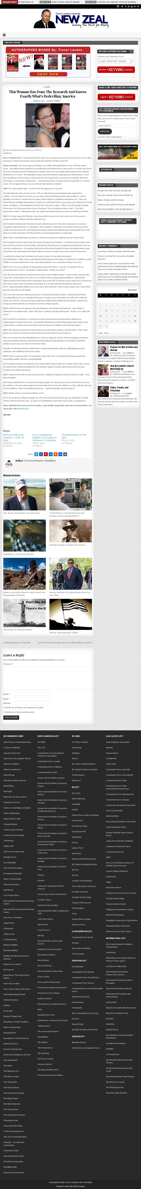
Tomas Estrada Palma (12, 1126)
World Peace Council (115, 1082)
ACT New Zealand (80, 742)
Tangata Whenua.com (81, 903)
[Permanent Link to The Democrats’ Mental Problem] (24, 613)
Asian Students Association (118, 742)
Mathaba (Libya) (79, 1042)
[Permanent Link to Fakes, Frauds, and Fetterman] (103, 391)
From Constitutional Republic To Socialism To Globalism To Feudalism (44, 437)
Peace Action (43, 977)
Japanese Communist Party (118, 846)
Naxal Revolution (113, 887)
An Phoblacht (77, 967)
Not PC (75, 758)
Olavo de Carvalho (11, 984)
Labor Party (43, 924)
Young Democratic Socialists (50, 1075)
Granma (75, 943)
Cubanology (8, 841)
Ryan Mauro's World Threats (16, 1038)
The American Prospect (48, 1031)
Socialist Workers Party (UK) (85, 1030)
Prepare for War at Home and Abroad (114, 191)
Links (108, 882)
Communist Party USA (47, 772)
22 (135, 316)
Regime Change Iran (12, 1016)
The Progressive (45, 1048)
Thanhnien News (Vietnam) (118, 926)
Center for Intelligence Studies (17, 808)
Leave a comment (54, 101)
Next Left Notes (45, 966)
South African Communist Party (86, 1048)
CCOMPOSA (111, 758)
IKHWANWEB (112, 816)
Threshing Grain (10, 1120)
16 (101, 316)
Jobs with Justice (45, 919)
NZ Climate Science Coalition (84, 769)
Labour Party (78, 848)
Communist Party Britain (83, 972)
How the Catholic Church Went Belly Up (115, 195)
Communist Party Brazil (82, 937)
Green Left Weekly (114, 811)
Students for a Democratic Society (53, 1020)
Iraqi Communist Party (116, 827)
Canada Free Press (11, 802)
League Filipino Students (117, 871)
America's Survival (11, 753)
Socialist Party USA (46, 1015)
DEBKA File (8, 846)
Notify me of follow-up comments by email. (24, 708)
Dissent (41, 880)
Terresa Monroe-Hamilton (39, 460)
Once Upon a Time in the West (16, 989)
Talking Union (44, 1026)
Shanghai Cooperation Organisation (121, 920)
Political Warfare (10, 1000)
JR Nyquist (8, 928)
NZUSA (75, 875)
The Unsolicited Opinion (14, 1115)
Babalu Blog (8, 786)
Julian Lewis (8, 934)
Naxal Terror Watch (12, 964)
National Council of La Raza (49, 949)
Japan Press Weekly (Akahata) (119, 841)
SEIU (40, 1010)
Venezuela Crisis (10, 1151)
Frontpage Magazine (12, 873)
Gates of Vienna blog (12, 879)
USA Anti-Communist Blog (14, 1137)
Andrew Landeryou (12, 769)
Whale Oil (76, 780)
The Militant (43, 1037)
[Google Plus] (128, 6)
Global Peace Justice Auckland (85, 815)
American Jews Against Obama (17, 758)
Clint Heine (77, 748)
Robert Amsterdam (11, 1027)
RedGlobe (110, 1024)
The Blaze (7, 1066)
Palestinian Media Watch (14, 994)
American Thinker (34, 150)
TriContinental (112, 1054)
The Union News (10, 1109)
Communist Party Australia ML (119, 775)
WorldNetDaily (10, 1167)
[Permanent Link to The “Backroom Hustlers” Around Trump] (24, 494)
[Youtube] (132, 6)
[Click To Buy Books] (48, 77)
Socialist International (115, 1043)
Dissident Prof (9, 857)
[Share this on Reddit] (55, 454)
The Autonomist (10, 1060)
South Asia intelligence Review (17, 1055)
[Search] (138, 6)
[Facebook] (125, 6)
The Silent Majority (12, 1104)
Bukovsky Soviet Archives (15, 797)
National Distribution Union (84, 859)
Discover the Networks (13, 852)
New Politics (43, 960)
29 (135, 321)
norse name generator (108, 263)
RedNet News (112, 1030)
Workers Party (78, 925)
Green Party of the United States (52, 894)
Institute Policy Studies (48, 905)
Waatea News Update (81, 919)
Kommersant (77, 1002)
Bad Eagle (7, 791)
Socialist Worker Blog (81, 897)
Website (7, 703)
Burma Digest (112, 753)
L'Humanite (77, 1008)
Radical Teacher (45, 999)
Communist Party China (116, 780)
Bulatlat (109, 748)
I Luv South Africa (11, 895)
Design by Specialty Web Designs (70, 1186)
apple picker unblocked (108, 274)
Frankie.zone (23, 409)
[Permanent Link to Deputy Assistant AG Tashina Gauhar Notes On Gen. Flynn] (70, 574)
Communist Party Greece (83, 983)
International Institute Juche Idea (121, 822)
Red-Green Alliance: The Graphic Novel (115, 209)
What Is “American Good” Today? (63, 633)
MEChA (41, 935)
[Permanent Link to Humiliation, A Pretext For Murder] (24, 536)
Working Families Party (48, 1070)
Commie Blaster (10, 824)
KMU (108, 857)
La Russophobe (10, 939)
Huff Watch (8, 890)
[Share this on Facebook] (41, 454)
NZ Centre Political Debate (84, 764)
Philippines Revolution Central (119, 909)
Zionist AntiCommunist (13, 1173)
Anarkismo (111, 952)
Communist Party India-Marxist (120, 794)
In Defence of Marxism (116, 966)
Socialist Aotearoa (80, 892)
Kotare (75, 843)
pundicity (7, 153)
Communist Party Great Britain (85, 977)
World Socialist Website (116, 1093)
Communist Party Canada (49, 761)
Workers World (44, 1064)
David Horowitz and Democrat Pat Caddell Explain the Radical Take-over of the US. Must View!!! (118, 266)
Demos (41, 875)
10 (106, 311)
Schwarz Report (10, 1044)
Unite (74, 914)
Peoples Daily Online (115, 898)
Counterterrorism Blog (13, 835)
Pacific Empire (78, 775)
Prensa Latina (78, 954)
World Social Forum (115, 1087)
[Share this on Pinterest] (46, 454)
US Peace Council (45, 1059)
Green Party (77, 820)
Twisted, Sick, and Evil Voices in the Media (116, 205)
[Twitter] (122, 6)
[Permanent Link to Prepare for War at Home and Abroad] (103, 351)
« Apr (100, 333)
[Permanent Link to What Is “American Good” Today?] (70, 614)
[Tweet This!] (36, 454)
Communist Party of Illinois (50, 767)
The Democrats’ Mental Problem (17, 630)
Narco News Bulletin (81, 948)
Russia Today (77, 1024)
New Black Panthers (46, 955)
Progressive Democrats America (52, 987)
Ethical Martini (78, 799)
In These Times (44, 900)
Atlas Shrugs (9, 775)
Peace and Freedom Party (49, 982)
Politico (6, 1005)
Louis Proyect (44, 930)
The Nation (42, 1042)
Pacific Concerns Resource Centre (121, 893)
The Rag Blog (43, 1053)
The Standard (78, 908)
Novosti (75, 1019)
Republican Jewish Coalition (15, 1022)
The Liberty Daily (11, 1077)
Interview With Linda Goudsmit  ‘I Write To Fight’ (13, 437)
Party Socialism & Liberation (50, 971)
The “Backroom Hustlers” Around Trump (21, 513)
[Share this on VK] (65, 454)
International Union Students (119, 988)
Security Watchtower (12, 1049)
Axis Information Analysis (14, 780)
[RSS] (135, 6)
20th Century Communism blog (17, 742)
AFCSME (41, 742)
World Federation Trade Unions (120, 1077)
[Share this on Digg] (60, 454)
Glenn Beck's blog (11, 884)
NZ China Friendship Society (84, 864)
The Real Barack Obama (13, 1093)
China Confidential (11, 813)
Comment (8, 664)
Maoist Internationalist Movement (121, 1008)
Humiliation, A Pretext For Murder (18, 554)
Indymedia (76, 837)
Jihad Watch (8, 923)
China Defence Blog (12, 819)
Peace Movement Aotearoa (84, 886)
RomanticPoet (9, 1033)
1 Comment (128, 393)
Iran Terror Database (12, 917)
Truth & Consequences (13, 1131)
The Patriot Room (11, 1088)
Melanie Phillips (10, 945)
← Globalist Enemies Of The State (16, 643)
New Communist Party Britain (85, 1013)
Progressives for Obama (48, 993)
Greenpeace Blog (79, 826)
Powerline (8, 1011)
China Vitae (111, 764)
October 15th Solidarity (82, 881)
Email (6, 699)
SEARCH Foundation (115, 915)
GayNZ (75, 810)
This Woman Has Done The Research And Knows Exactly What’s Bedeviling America (47, 93)
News (48, 87)
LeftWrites (111, 877)
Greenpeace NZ (79, 831)
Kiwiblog (76, 753)
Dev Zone (76, 793)
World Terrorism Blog (13, 1162)
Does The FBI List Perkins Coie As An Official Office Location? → (66, 643)
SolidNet (110, 1049)
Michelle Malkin (10, 950)
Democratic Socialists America (51, 778)
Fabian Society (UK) (80, 997)
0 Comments (129, 353)
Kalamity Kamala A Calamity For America (67, 545)
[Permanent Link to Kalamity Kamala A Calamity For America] (70, 531)
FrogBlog (76, 804)
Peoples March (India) (116, 904)
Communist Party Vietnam (117, 800)
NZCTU (75, 870)
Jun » (106, 333)
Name (6, 694)
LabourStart (111, 1002)
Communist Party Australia (118, 769)
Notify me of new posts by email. (20, 712)
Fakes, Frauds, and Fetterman (111, 200)
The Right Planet (10, 1098)
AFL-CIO (41, 748)
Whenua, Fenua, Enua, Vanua (118, 931)
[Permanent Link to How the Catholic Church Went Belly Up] (103, 369)
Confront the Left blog (13, 830)
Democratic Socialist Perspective (121, 805)
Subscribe (104, 131)
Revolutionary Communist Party (52, 1004)
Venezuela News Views (13, 1156)
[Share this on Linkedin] (51, 454)
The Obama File (10, 1082)
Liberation (76, 853)
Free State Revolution (13, 868)
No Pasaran (8, 970)
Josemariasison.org (115, 852)
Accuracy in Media (11, 748)
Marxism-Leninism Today (117, 1013)
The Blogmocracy (11, 1071)
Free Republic (9, 863)
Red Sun (109, 1019)
